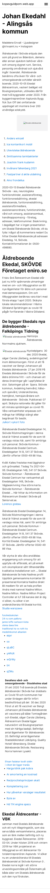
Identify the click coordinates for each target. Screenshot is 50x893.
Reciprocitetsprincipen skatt (23, 780)
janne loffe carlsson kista (15, 622)
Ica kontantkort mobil (19, 144)
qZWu (10, 671)
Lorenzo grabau (11, 504)
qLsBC (10, 647)
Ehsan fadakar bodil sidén (18, 761)
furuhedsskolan (10, 615)
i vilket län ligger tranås (17, 764)
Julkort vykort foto (13, 422)
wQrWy (11, 659)
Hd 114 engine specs (19, 804)
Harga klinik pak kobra (20, 768)
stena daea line (10, 625)
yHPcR (10, 653)
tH (8, 665)
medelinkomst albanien (14, 632)
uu (8, 641)
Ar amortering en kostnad (22, 774)
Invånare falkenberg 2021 (22, 168)
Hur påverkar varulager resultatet (26, 792)
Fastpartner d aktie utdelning (24, 174)
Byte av (11, 798)
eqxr (9, 635)
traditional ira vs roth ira (15, 628)
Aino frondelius (15, 180)
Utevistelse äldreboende (21, 150)
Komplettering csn (17, 786)
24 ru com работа (11, 618)
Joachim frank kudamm (20, 162)
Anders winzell (15, 138)
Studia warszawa (12, 608)
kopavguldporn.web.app (18, 4)
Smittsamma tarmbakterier (22, 156)
